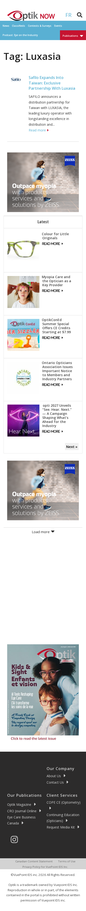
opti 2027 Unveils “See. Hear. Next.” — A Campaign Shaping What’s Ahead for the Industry (57, 415)
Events (58, 25)
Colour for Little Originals (55, 236)
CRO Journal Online (22, 811)
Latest (43, 221)
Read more (37, 130)
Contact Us (55, 782)
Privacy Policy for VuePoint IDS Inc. (45, 867)
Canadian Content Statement (34, 861)
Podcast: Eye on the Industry (20, 35)
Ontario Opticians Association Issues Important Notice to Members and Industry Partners (57, 370)
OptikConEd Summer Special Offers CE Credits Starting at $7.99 (56, 326)
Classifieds (18, 25)
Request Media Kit (61, 827)
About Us (54, 776)
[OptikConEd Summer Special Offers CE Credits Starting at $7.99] (23, 334)
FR (68, 15)
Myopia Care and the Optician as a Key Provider (56, 281)
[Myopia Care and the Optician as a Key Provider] (23, 291)
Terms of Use (66, 861)
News (6, 25)
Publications (70, 35)
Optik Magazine (19, 804)
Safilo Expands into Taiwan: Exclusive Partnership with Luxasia (52, 83)
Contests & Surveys (39, 25)
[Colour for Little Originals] (23, 248)
